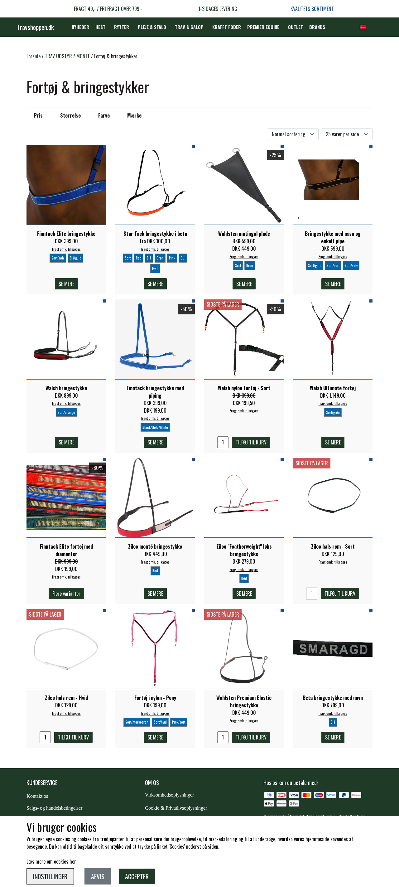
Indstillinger (50, 876)
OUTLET (295, 27)
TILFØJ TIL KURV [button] (251, 442)
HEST (100, 27)
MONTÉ (83, 56)
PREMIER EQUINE (263, 27)
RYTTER (121, 27)
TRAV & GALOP (189, 27)
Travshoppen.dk (35, 27)
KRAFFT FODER (226, 27)
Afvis (97, 876)
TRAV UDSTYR (58, 56)
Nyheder (80, 27)
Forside (33, 56)
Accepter (137, 876)
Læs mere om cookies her (51, 861)
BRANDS (317, 27)
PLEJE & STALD (152, 27)
